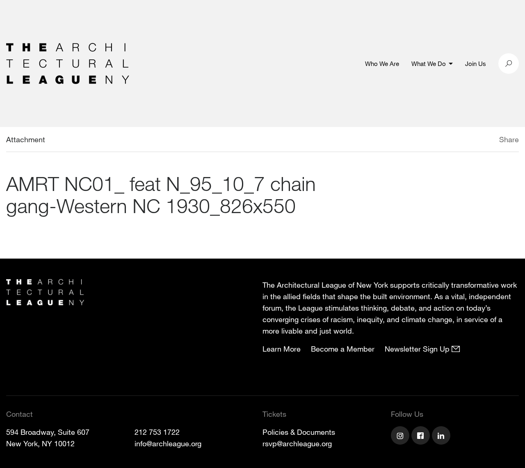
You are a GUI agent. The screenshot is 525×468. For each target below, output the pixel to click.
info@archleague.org (168, 443)
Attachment (25, 139)
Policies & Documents (298, 431)
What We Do (428, 63)
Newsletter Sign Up (418, 348)
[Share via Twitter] (475, 140)
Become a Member (342, 348)
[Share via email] (456, 140)
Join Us (475, 63)
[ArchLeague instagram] (401, 436)
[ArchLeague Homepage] (67, 62)
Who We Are (382, 63)
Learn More (281, 348)
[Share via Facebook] (487, 140)
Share (509, 139)
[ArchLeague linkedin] (442, 436)
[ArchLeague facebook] (421, 436)
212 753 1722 (157, 431)
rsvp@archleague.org (297, 443)
